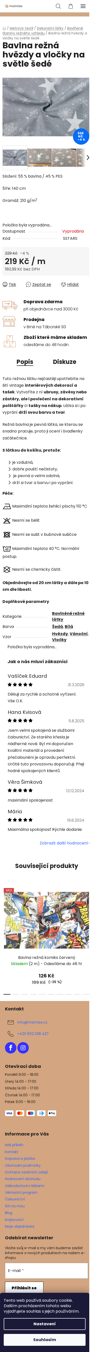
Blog (8, 1212)
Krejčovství (14, 1219)
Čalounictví (15, 1199)
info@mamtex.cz (32, 1022)
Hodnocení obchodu (22, 1178)
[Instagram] (23, 1048)
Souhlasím (44, 1340)
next (88, 910)
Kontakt (11, 1151)
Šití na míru (15, 1206)
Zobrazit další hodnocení (64, 843)
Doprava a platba (20, 1158)
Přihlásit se (24, 1288)
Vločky (59, 640)
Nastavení (44, 1324)
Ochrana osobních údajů (26, 1172)
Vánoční (79, 634)
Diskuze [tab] (64, 362)
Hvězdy (60, 634)
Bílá (69, 626)
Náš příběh (14, 1144)
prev (5, 910)
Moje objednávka (19, 1226)
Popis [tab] (25, 362)
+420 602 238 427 (33, 1033)
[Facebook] (10, 1048)
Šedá (57, 626)
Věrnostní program (21, 1192)
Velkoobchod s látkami (24, 1185)
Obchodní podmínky (23, 1165)
